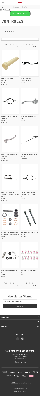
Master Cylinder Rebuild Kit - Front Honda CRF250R (10, 233)
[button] (20, 13)
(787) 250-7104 (21, 362)
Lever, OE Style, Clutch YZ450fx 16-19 (9, 155)
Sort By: (5, 39)
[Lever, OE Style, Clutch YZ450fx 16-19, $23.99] (10, 139)
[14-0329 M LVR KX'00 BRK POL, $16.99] (29, 101)
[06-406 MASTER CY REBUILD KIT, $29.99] (10, 255)
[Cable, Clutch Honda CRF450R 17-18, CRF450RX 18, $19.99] (29, 177)
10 (18, 47)
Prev (5, 44)
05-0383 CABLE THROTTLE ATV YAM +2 (9, 118)
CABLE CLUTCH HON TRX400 (29, 154)
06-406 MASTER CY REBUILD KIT (9, 271)
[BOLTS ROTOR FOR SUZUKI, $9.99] (29, 255)
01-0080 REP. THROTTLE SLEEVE (8, 80)
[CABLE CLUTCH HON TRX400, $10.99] (29, 139)
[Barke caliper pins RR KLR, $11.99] (29, 217)
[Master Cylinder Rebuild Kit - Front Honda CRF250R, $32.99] (10, 217)
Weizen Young (22, 391)
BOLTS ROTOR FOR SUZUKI (29, 270)
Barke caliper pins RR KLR (29, 232)
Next (34, 47)
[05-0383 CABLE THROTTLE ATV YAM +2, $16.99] (10, 101)
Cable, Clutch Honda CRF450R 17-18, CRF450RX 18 (29, 194)
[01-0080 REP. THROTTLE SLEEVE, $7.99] (10, 63)
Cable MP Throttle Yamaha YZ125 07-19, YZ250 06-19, (10, 194)
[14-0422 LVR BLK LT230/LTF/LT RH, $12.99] (29, 63)
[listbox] (22, 39)
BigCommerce (23, 388)
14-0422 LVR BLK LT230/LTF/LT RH (26, 80)
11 (21, 47)
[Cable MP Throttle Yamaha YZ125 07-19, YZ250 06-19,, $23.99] (10, 177)
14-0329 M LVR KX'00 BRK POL (28, 118)
